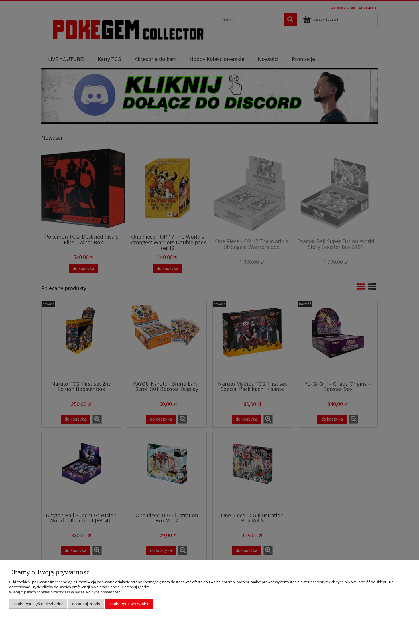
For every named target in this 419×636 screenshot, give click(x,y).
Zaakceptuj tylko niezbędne (38, 603)
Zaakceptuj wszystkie (129, 603)
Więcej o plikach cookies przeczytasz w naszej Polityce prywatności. (65, 592)
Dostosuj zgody (86, 603)
